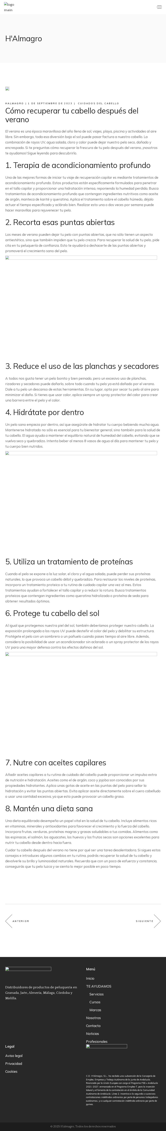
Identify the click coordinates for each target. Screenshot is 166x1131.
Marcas (95, 1010)
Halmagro (14, 103)
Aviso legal (13, 1055)
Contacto (93, 1026)
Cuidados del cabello (98, 103)
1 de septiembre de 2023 (50, 103)
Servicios (96, 994)
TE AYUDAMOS (98, 986)
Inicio (90, 978)
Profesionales (96, 1041)
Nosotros (93, 1018)
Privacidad (13, 1063)
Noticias (92, 1033)
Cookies (11, 1071)
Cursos (94, 1002)
